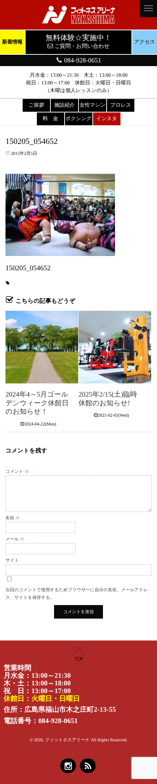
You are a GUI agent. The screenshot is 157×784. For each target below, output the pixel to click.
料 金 (50, 119)
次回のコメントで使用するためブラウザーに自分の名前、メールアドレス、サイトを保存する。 (76, 593)
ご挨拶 (36, 105)
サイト (12, 560)
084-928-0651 (82, 60)
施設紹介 (64, 105)
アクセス (144, 42)
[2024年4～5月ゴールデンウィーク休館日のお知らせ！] (41, 347)
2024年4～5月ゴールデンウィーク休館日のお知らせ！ (37, 403)
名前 (12, 517)
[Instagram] (68, 765)
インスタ (106, 119)
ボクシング (78, 119)
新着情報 (12, 42)
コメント (17, 471)
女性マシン (93, 105)
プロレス (120, 105)
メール (14, 539)
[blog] (88, 765)
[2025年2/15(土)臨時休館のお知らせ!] (114, 347)
